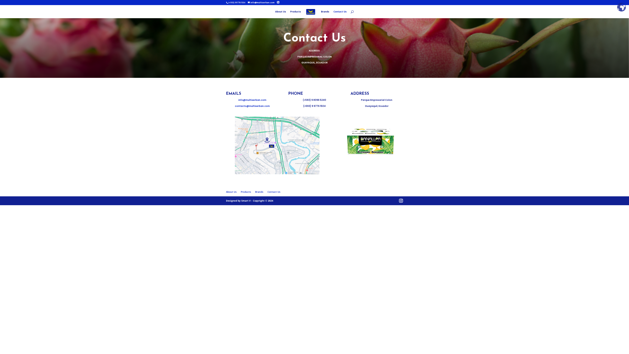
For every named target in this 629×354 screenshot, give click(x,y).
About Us (280, 11)
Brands (325, 11)
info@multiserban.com (252, 100)
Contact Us (340, 11)
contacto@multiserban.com (252, 106)
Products (295, 11)
